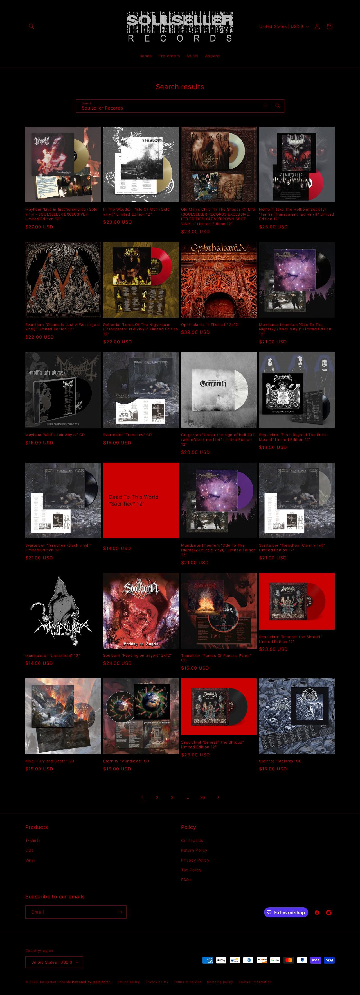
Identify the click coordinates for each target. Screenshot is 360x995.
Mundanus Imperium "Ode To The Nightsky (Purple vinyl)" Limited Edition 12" (218, 550)
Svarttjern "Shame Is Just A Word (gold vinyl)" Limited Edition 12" (62, 327)
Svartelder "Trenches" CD (127, 434)
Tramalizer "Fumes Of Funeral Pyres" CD (216, 658)
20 (202, 797)
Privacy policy (157, 982)
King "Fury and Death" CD (49, 761)
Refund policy (128, 982)
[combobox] (180, 106)
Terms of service (187, 982)
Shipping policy (220, 982)
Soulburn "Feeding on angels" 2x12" (137, 655)
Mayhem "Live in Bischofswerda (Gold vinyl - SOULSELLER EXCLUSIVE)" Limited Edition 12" (61, 214)
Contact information (254, 982)
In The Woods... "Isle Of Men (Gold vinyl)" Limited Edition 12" (136, 211)
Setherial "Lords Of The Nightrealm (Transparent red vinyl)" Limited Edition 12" (140, 329)
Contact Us (192, 840)
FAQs (186, 879)
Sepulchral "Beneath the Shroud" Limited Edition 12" (290, 639)
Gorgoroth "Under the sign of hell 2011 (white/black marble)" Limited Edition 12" (218, 439)
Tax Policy (191, 869)
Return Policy (194, 850)
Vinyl (30, 860)
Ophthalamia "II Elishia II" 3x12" (210, 324)
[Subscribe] (120, 912)
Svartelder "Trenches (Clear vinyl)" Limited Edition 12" (292, 547)
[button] (31, 26)
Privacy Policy (195, 860)
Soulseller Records (55, 982)
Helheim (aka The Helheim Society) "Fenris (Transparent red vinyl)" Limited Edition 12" (296, 214)
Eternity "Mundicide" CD (126, 761)
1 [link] (142, 797)
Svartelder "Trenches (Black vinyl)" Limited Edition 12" (58, 547)
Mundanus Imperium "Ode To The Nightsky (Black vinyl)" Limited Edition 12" (295, 329)
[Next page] (218, 797)
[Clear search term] (265, 106)
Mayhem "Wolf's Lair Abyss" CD (55, 434)
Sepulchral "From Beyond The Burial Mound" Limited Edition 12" (293, 437)
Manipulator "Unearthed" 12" (52, 655)
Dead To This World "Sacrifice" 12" (134, 500)
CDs (29, 850)
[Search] (278, 106)
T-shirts (32, 840)
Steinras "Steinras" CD (280, 761)
